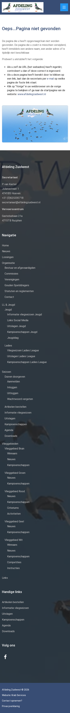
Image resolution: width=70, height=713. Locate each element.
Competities (14, 562)
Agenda (9, 430)
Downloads (11, 435)
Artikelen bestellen (15, 406)
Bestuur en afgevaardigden (20, 267)
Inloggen (12, 387)
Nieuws (6, 251)
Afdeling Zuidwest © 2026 (15, 689)
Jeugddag (13, 337)
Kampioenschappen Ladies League (27, 362)
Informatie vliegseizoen (18, 412)
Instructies (13, 568)
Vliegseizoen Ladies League (23, 350)
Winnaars (12, 453)
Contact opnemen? (12, 700)
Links (5, 577)
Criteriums (13, 507)
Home (5, 245)
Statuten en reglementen (19, 291)
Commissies (11, 273)
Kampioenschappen (16, 424)
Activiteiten (14, 513)
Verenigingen (12, 279)
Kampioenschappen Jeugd (22, 332)
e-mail (51, 78)
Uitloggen (12, 393)
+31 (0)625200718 (12, 197)
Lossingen (8, 257)
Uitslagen (10, 418)
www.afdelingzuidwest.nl (32, 94)
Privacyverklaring (11, 706)
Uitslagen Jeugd (16, 326)
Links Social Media (17, 320)
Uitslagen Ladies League (21, 356)
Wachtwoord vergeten (20, 399)
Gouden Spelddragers (17, 285)
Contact (9, 297)
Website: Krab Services (14, 695)
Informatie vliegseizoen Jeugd (24, 314)
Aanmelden (13, 381)
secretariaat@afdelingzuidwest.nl (21, 202)
